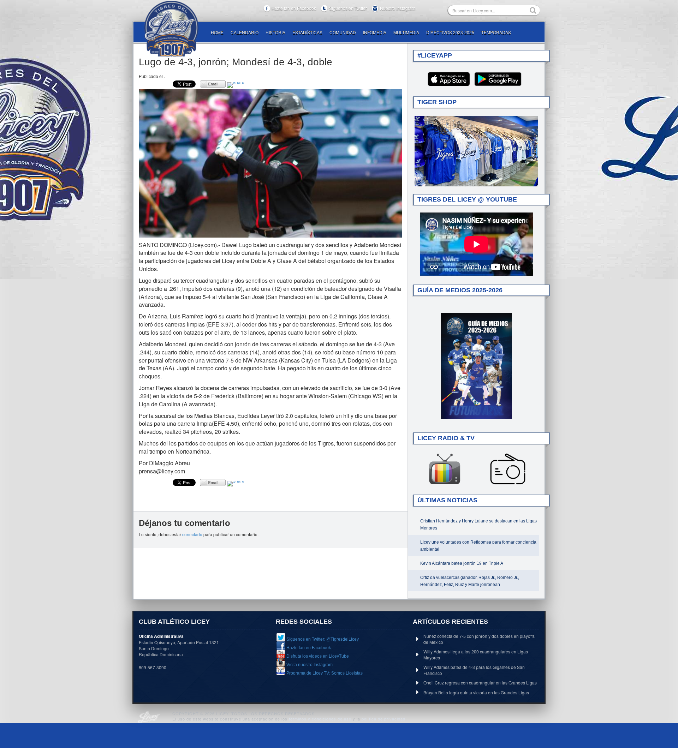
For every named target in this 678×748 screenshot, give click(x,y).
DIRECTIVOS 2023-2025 (450, 32)
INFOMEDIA (374, 32)
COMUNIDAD (342, 32)
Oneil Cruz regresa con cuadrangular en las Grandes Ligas (480, 683)
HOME (217, 32)
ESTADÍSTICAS (307, 32)
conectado (192, 534)
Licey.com (171, 28)
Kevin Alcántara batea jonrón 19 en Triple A (461, 563)
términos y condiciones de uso (320, 719)
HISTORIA (275, 32)
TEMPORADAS (496, 32)
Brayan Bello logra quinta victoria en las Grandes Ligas (476, 692)
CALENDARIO (244, 32)
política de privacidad (383, 719)
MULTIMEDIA (406, 32)
